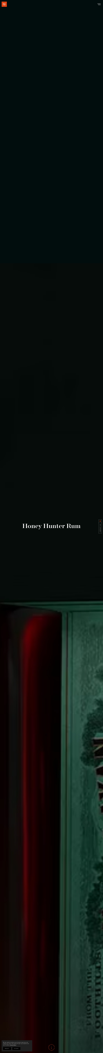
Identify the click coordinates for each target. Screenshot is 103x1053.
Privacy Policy (13, 1045)
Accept (16, 1048)
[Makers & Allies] (4, 4)
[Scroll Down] (51, 1047)
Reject (7, 1048)
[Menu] (99, 4)
